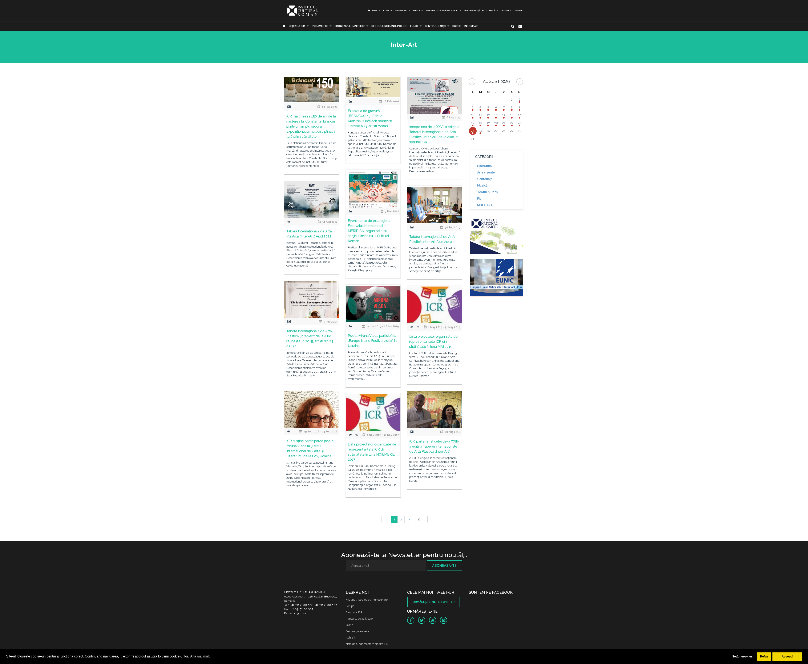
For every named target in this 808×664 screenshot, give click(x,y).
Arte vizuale (486, 172)
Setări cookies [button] (742, 656)
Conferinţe (485, 179)
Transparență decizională (479, 10)
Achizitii (351, 637)
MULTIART (484, 205)
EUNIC (414, 26)
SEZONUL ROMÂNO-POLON (389, 26)
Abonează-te (444, 566)
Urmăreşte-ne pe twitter (433, 602)
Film (480, 198)
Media (416, 10)
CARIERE (518, 10)
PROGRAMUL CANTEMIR (350, 26)
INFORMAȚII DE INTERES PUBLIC (442, 10)
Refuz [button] (764, 656)
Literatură (484, 166)
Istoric (349, 625)
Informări (471, 26)
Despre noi (401, 10)
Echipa (350, 606)
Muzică (482, 185)
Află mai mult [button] (200, 656)
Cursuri (387, 10)
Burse (456, 26)
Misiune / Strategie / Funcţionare (367, 599)
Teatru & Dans (487, 192)
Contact (506, 10)
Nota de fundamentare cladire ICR (367, 643)
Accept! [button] (787, 656)
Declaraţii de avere (357, 631)
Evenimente (320, 26)
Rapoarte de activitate (359, 618)
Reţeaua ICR (297, 26)
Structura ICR (354, 612)
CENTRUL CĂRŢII (435, 26)
